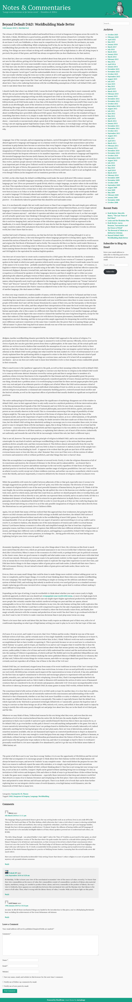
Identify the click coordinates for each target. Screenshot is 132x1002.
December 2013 (113, 69)
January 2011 (113, 148)
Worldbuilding (43, 796)
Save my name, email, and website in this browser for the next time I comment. (33, 977)
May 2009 (111, 192)
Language (34, 796)
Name (5, 960)
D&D (11, 796)
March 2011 (112, 143)
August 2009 (112, 187)
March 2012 (112, 121)
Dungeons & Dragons (22, 796)
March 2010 (112, 173)
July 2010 (111, 163)
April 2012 (112, 118)
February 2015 (113, 59)
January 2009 (113, 197)
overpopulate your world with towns (57, 596)
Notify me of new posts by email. (16, 986)
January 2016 (113, 54)
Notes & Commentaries (36, 7)
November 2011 (114, 128)
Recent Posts (110, 208)
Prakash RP (13, 873)
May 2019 (111, 42)
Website (5, 972)
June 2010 (111, 165)
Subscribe (110, 271)
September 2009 (114, 185)
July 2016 (111, 49)
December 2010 (113, 150)
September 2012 (114, 106)
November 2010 (114, 153)
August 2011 (112, 136)
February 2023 (113, 37)
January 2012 (113, 123)
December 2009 (113, 178)
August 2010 (112, 160)
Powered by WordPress (55, 1000)
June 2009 (111, 190)
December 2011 (113, 126)
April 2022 (112, 39)
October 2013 (113, 74)
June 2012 (111, 113)
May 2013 (111, 86)
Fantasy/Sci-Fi (16, 794)
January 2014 (113, 67)
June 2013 (111, 84)
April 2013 (112, 89)
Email (5, 966)
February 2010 (113, 175)
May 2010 (111, 168)
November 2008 (114, 200)
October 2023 (113, 34)
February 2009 (113, 195)
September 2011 (114, 133)
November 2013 (114, 71)
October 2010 (113, 155)
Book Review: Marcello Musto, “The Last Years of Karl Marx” (117, 215)
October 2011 (113, 131)
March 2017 (112, 47)
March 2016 (112, 52)
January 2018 (113, 44)
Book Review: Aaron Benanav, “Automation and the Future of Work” (118, 225)
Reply (7, 864)
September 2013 (114, 76)
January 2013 (113, 96)
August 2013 (112, 79)
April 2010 (112, 170)
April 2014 (112, 64)
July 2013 (111, 81)
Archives (108, 29)
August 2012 (112, 108)
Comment (6, 934)
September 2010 (114, 158)
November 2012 (114, 101)
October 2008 (113, 202)
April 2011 (112, 141)
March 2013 (112, 91)
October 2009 (113, 183)
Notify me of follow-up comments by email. (20, 982)
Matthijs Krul (24, 28)
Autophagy (81, 1000)
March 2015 (112, 57)
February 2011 (113, 145)
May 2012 (111, 116)
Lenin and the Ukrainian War (118, 220)
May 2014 (111, 62)
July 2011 (111, 138)
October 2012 (113, 104)
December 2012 (113, 99)
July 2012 (111, 111)
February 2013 (113, 94)
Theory (25, 794)
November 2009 (114, 180)
